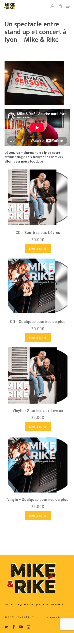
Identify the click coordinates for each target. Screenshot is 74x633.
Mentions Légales (16, 604)
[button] (68, 6)
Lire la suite (38, 248)
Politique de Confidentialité (46, 604)
